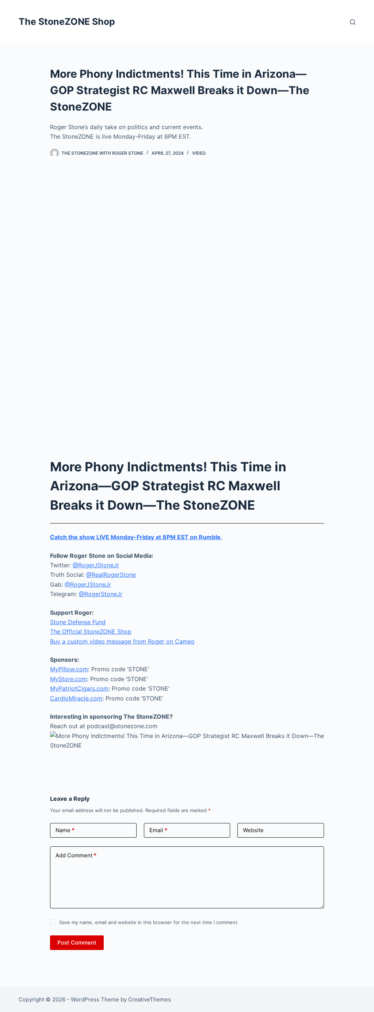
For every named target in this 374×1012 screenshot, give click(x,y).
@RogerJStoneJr (96, 565)
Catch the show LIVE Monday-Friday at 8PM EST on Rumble (135, 537)
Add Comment (76, 855)
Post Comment (76, 942)
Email (158, 830)
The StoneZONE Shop (67, 21)
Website (253, 830)
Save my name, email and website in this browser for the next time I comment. (149, 922)
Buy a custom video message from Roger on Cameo (122, 641)
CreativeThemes (149, 999)
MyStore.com (68, 679)
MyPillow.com (69, 669)
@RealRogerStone (111, 574)
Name (65, 830)
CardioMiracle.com (76, 698)
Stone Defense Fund (78, 622)
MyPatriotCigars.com (79, 688)
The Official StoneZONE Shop (90, 631)
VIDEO (199, 153)
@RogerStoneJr (100, 594)
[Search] (352, 22)
